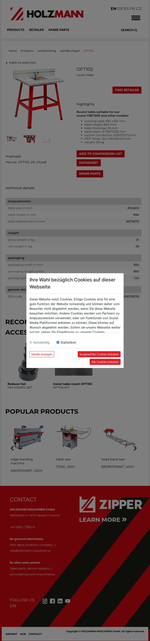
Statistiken (68, 342)
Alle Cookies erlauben (105, 361)
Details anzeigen (41, 354)
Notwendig (41, 342)
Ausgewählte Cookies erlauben (99, 354)
